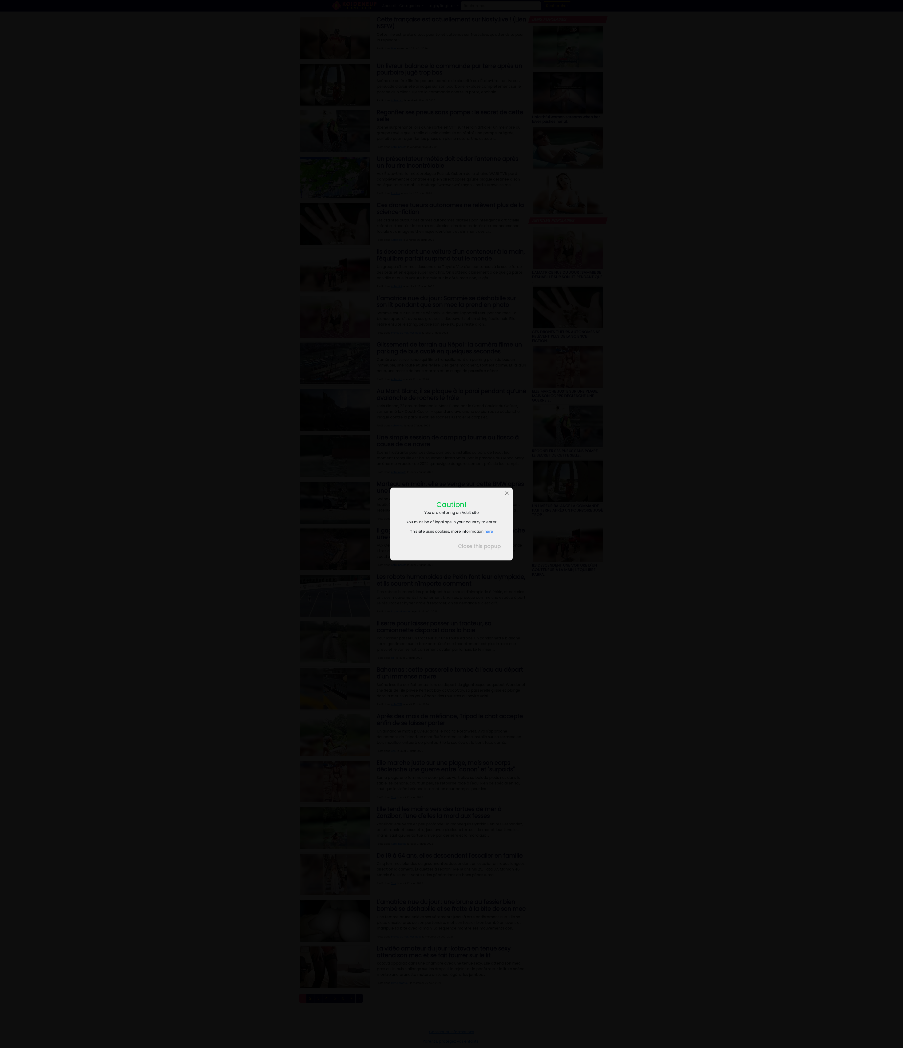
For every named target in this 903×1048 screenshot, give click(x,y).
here (488, 531)
